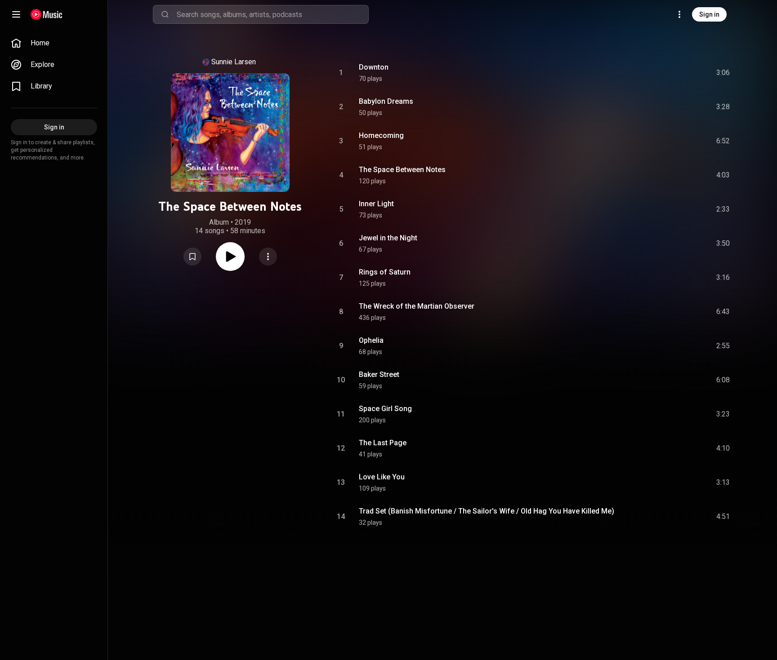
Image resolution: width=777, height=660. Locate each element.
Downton (373, 67)
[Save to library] (192, 256)
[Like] (655, 73)
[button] (192, 257)
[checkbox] (723, 72)
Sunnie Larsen (233, 62)
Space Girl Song (385, 408)
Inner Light (376, 203)
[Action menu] (268, 257)
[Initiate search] (165, 14)
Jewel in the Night (388, 238)
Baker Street (379, 374)
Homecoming (381, 135)
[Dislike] (672, 73)
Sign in (709, 14)
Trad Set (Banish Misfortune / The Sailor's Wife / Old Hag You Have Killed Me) (486, 511)
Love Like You (382, 477)
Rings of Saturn (385, 272)
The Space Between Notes (402, 169)
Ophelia (371, 340)
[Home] (47, 14)
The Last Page (382, 443)
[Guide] (16, 14)
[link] (54, 43)
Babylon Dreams (386, 101)
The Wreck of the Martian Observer (416, 306)
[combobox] (272, 14)
